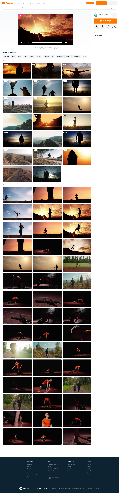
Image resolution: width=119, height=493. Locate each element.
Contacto (69, 466)
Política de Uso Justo (94, 488)
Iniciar (112, 3)
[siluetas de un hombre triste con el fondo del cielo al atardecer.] (77, 139)
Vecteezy (29, 466)
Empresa (29, 470)
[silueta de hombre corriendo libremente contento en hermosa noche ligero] (77, 105)
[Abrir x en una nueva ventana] (44, 488)
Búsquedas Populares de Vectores (54, 471)
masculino (68, 56)
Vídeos (31, 3)
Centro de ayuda (71, 464)
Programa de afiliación (53, 468)
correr (25, 56)
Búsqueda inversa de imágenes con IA (32, 477)
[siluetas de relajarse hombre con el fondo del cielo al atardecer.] (17, 139)
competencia (76, 56)
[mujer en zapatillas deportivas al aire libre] (47, 122)
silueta (13, 56)
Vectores (18, 3)
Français (89, 472)
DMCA (49, 466)
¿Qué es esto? (107, 32)
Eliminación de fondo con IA (33, 480)
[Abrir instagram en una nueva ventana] (35, 488)
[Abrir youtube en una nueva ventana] (46, 488)
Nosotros (69, 468)
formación (60, 56)
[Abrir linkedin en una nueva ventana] (37, 488)
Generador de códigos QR (33, 482)
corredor (6, 56)
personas (46, 56)
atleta (19, 56)
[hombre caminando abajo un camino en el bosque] (17, 105)
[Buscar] (111, 8)
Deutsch (89, 470)
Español (89, 466)
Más (44, 3)
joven (53, 56)
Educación (29, 472)
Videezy (29, 468)
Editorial (38, 3)
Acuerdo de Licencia (52, 464)
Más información (98, 35)
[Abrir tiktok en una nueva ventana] (42, 488)
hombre (32, 56)
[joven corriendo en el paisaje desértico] (17, 174)
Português (89, 468)
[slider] (47, 42)
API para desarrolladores (33, 474)
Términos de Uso (75, 488)
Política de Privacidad (84, 488)
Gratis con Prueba (105, 21)
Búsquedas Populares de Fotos (54, 474)
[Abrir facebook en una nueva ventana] (33, 488)
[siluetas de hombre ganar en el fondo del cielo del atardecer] (77, 88)
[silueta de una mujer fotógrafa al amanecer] (77, 157)
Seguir (114, 15)
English (89, 464)
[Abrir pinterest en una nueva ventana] (40, 488)
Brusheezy (29, 464)
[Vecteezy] (8, 3)
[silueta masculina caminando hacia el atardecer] (17, 71)
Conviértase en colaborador (70, 471)
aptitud (85, 56)
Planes (84, 3)
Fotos (24, 3)
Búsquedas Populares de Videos (54, 477)
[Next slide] (89, 56)
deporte (39, 56)
